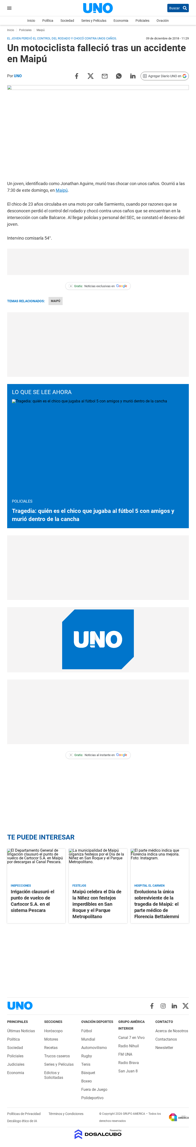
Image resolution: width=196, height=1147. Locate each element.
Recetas (51, 1047)
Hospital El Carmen (149, 885)
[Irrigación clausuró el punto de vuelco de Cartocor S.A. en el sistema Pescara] (36, 865)
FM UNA (125, 1054)
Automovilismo (94, 1047)
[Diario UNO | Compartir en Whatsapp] (119, 75)
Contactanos (166, 1039)
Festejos (79, 885)
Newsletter (164, 1047)
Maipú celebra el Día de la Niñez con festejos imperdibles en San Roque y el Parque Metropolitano (96, 904)
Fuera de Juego (94, 1089)
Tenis (85, 1064)
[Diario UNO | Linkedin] (174, 1006)
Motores (51, 1039)
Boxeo (86, 1081)
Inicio (31, 20)
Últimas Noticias (21, 1031)
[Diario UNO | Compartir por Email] (105, 75)
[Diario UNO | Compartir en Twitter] (90, 75)
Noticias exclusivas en (92, 286)
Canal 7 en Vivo (131, 1037)
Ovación (163, 20)
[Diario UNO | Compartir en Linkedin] (133, 75)
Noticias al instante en (92, 755)
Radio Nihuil (128, 1046)
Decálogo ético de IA (22, 1121)
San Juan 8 (128, 1071)
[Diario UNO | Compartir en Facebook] (76, 75)
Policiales (142, 20)
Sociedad (67, 20)
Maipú (62, 190)
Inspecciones (21, 885)
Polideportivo (92, 1098)
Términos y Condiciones (66, 1114)
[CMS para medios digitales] (98, 1135)
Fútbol (86, 1031)
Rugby (86, 1056)
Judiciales (15, 1064)
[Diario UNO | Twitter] (185, 1006)
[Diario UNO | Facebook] (152, 1006)
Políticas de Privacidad (24, 1114)
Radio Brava (128, 1062)
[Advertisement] (98, 262)
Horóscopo (53, 1031)
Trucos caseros (57, 1056)
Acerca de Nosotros (171, 1031)
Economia (121, 20)
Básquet (88, 1072)
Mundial (88, 1039)
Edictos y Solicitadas (53, 1075)
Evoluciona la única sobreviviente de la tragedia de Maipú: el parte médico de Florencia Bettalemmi (156, 904)
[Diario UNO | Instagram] (163, 1006)
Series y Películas (93, 20)
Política (47, 20)
